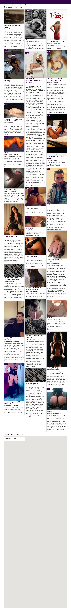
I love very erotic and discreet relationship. (54, 79)
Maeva (49, 318)
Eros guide (6, 4)
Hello (27, 207)
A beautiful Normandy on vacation (34, 336)
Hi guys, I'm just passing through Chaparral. (34, 288)
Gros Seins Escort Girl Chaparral (54, 260)
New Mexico (22, 4)
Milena (49, 411)
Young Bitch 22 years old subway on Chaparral (13, 278)
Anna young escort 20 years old (12, 403)
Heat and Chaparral (11, 189)
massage (7, 80)
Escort (6, 152)
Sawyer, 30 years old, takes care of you (14, 338)
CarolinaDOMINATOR (11, 236)
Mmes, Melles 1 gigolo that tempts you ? (13, 26)
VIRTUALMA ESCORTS (9, 2)
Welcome (50, 205)
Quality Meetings (53, 368)
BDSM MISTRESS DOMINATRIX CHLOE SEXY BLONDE (35, 80)
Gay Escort (29, 40)
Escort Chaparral (32, 256)
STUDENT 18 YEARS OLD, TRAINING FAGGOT (13, 120)
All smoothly (30, 228)
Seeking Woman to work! (55, 41)
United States (14, 4)
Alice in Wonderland (32, 383)
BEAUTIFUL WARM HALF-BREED (56, 157)
